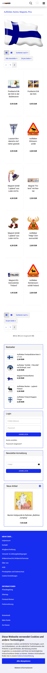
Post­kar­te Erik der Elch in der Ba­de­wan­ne (13, 94)
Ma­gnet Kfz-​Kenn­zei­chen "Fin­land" (13, 283)
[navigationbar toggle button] (43, 3)
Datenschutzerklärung (25, 656)
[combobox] (22, 52)
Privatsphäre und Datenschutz (13, 572)
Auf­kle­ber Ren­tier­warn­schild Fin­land (33, 283)
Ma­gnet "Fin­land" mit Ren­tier (33, 188)
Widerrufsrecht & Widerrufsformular (15, 558)
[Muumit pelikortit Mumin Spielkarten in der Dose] (23, 501)
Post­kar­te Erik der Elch (33, 92)
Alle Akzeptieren (23, 661)
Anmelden (23, 434)
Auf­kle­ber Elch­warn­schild (33, 141)
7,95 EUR (23, 523)
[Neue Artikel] (40, 486)
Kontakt (5, 545)
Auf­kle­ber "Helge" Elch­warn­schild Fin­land (33, 236)
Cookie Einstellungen (9, 576)
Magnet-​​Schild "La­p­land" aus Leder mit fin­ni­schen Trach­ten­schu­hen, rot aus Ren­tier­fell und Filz (13, 236)
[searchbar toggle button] (30, 3)
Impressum (6, 541)
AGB (3, 567)
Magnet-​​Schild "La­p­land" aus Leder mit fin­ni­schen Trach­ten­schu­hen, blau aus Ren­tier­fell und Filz (13, 188)
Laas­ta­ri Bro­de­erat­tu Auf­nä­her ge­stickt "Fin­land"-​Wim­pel (13, 141)
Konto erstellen (11, 440)
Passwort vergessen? (14, 444)
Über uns (5, 563)
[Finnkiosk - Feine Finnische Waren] (5, 3)
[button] (6, 52)
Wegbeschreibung (8, 549)
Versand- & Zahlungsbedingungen (14, 554)
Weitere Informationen (23, 668)
